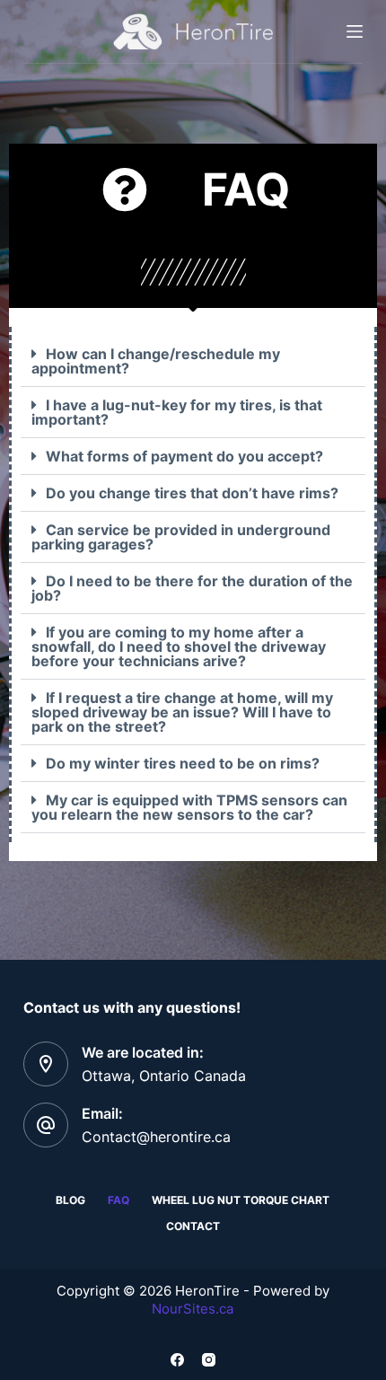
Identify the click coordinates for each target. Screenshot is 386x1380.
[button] (193, 361)
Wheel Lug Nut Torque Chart (240, 1200)
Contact (193, 1226)
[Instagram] (208, 1360)
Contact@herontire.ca (156, 1137)
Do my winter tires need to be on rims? (183, 763)
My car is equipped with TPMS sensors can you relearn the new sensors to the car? (189, 807)
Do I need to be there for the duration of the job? (192, 588)
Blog (70, 1200)
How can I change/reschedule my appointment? (155, 361)
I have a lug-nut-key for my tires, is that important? (176, 412)
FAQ (118, 1200)
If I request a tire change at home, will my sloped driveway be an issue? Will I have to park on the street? (182, 712)
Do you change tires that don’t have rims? (192, 493)
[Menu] (355, 31)
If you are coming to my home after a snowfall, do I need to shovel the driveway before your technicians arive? (178, 646)
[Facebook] (177, 1360)
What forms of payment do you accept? (184, 456)
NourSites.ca (192, 1308)
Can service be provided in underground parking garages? (180, 537)
